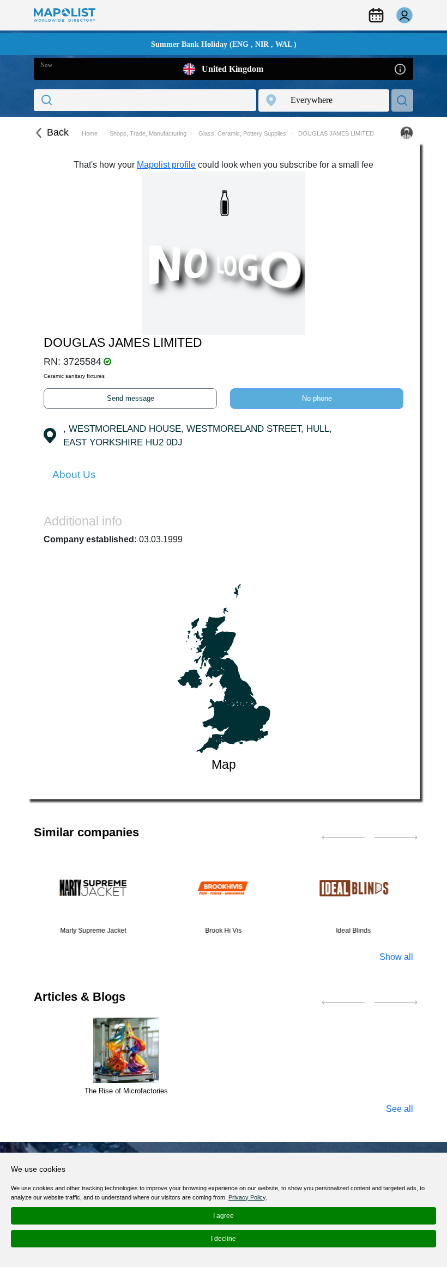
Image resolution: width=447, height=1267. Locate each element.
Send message (130, 398)
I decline (223, 1238)
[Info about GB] (400, 68)
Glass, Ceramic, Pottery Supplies (242, 133)
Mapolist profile (166, 164)
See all (399, 1108)
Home (90, 133)
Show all (396, 957)
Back (58, 132)
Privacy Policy (246, 1197)
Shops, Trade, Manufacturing (148, 133)
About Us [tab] (74, 474)
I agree (223, 1216)
